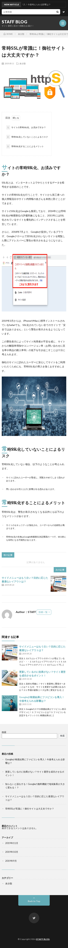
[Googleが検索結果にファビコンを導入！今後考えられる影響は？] (9, 703)
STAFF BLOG (14, 22)
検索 (4, 732)
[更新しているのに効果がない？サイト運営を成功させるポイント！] (9, 678)
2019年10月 (11, 851)
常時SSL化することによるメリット (25, 146)
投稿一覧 (43, 612)
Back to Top (34, 901)
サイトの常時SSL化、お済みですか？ (26, 127)
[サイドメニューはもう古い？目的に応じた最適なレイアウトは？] (58, 584)
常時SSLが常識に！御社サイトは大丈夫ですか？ (29, 808)
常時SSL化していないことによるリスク (27, 137)
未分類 (22, 63)
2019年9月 (11, 860)
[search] (57, 11)
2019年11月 (11, 843)
